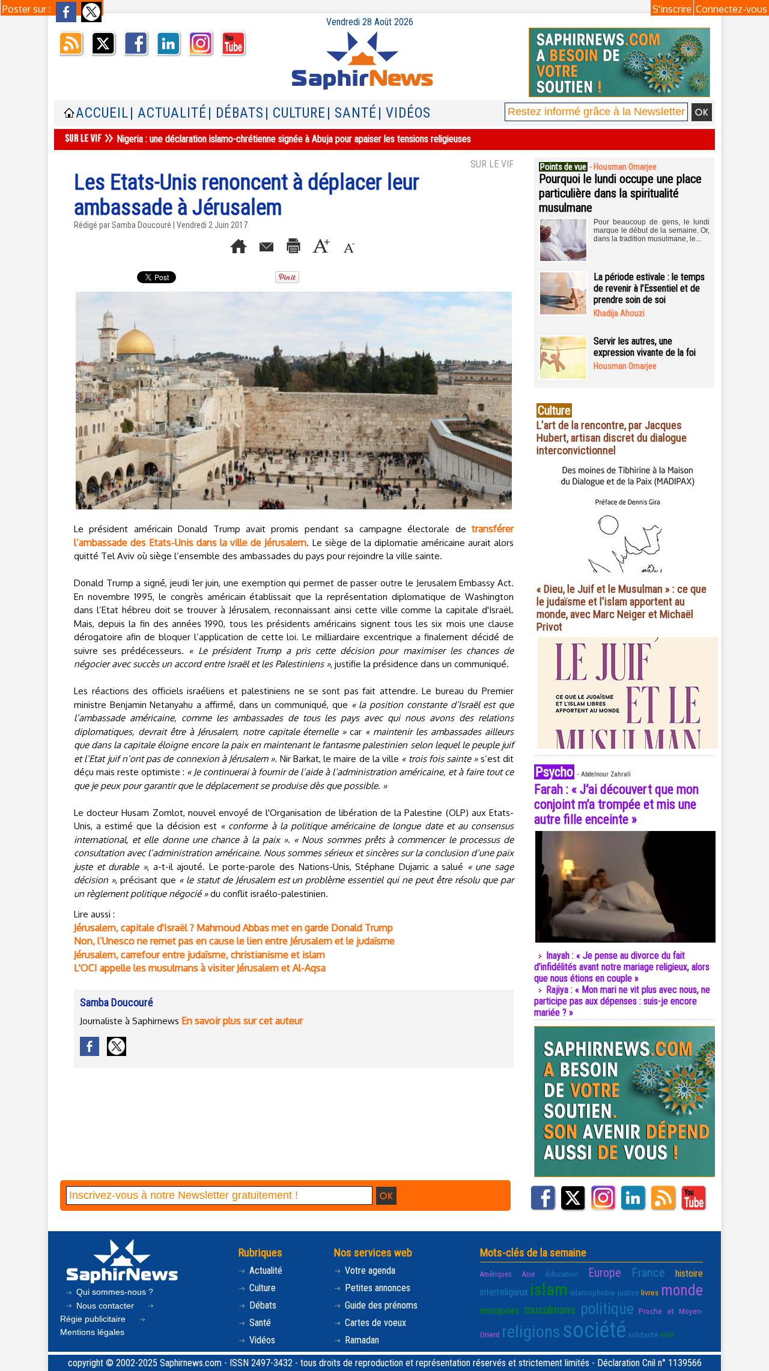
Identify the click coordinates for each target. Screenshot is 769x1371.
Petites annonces (376, 1288)
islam (549, 1290)
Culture (261, 1288)
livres (649, 1292)
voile (667, 1335)
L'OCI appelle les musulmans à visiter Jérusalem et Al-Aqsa (200, 968)
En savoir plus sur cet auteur (242, 1021)
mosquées (499, 1310)
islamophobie (592, 1292)
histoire (689, 1273)
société (594, 1330)
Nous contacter (105, 1305)
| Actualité (168, 113)
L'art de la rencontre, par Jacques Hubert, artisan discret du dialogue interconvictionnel (611, 438)
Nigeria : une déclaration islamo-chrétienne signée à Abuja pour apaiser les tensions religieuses (294, 139)
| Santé (352, 113)
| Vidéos (404, 113)
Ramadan (360, 1340)
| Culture (295, 113)
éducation (562, 1274)
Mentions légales (92, 1332)
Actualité (264, 1270)
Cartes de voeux (374, 1322)
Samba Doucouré (141, 225)
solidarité (643, 1334)
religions (531, 1332)
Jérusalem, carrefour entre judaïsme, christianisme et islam (199, 955)
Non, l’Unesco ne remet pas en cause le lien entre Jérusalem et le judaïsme (234, 941)
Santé (259, 1322)
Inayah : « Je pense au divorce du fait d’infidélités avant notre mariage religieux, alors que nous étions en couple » (622, 967)
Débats (261, 1305)
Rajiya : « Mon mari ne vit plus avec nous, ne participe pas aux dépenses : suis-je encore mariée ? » (622, 1001)
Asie (528, 1274)
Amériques (496, 1274)
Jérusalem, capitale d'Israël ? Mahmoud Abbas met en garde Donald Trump (233, 928)
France (648, 1272)
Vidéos (261, 1340)
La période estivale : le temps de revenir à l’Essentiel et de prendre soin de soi (649, 288)
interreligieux (504, 1292)
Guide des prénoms (380, 1305)
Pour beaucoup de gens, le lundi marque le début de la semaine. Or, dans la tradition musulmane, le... (652, 230)
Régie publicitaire (94, 1319)
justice (628, 1292)
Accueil (102, 113)
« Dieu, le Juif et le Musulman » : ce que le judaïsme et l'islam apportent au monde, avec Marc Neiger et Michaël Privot (621, 608)
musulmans (550, 1310)
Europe (605, 1273)
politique (607, 1309)
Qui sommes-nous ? (113, 1292)
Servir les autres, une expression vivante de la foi (645, 346)
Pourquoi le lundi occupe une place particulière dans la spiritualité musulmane (620, 193)
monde (682, 1290)
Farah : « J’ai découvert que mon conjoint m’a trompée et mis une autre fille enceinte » (616, 804)
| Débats (236, 113)
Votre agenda (368, 1270)
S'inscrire (671, 9)
